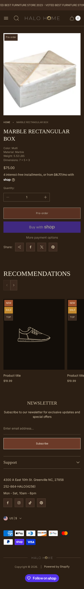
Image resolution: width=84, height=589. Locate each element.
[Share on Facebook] (30, 247)
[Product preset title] (34, 334)
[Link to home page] (42, 557)
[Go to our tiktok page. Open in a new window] (30, 502)
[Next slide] (13, 285)
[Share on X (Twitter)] (41, 247)
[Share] (19, 247)
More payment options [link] (42, 237)
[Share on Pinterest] (53, 247)
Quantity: (9, 188)
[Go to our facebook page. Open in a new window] (7, 502)
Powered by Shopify (57, 566)
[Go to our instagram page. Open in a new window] (19, 502)
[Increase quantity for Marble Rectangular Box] (45, 197)
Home (6, 122)
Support (10, 462)
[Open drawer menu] (6, 18)
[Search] (16, 18)
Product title (12, 375)
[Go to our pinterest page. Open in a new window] (41, 502)
